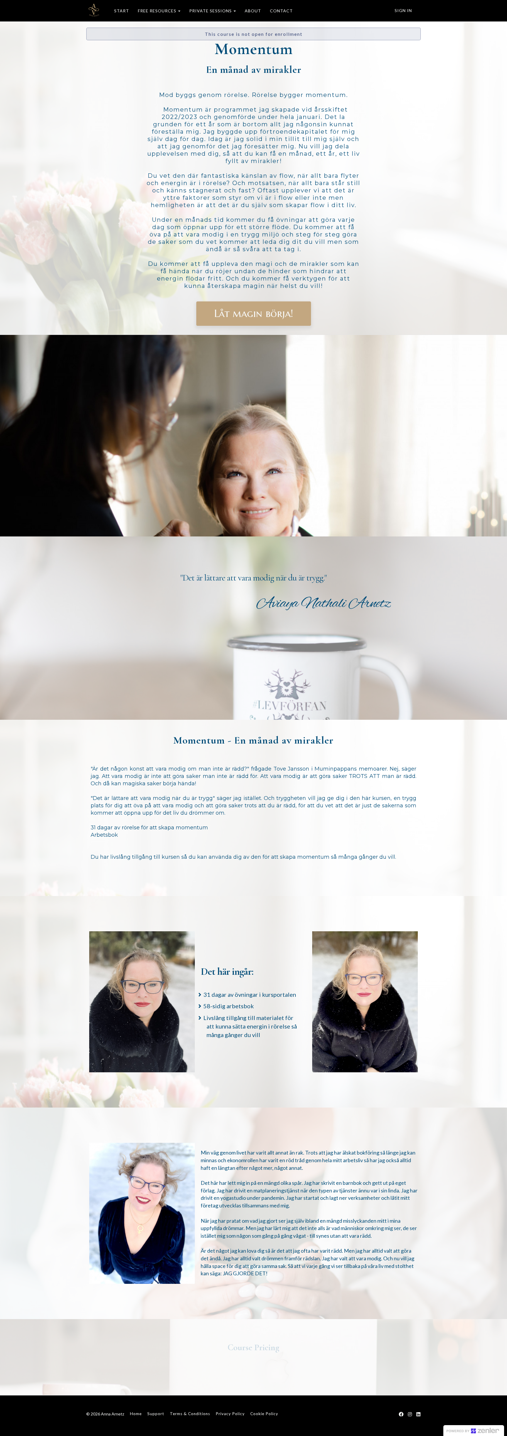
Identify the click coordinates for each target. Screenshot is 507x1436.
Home (136, 1413)
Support (155, 1413)
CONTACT (281, 10)
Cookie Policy (264, 1413)
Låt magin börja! (253, 313)
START (121, 10)
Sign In (403, 10)
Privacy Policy (230, 1413)
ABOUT (253, 10)
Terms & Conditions (190, 1413)
